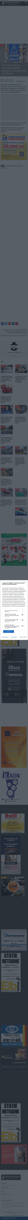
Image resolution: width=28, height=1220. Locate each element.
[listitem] (14, 611)
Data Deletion (5, 637)
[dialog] (14, 610)
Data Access (14, 637)
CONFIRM (8, 631)
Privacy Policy (22, 637)
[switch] (22, 614)
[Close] (24, 583)
